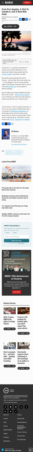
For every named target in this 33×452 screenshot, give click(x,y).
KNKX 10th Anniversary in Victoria (17, 277)
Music (8, 232)
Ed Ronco (15, 131)
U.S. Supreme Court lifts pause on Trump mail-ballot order (15, 207)
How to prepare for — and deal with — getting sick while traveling (9, 356)
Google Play (18, 119)
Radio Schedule (8, 430)
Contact (6, 418)
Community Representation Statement (21, 427)
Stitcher (27, 119)
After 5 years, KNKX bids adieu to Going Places (9, 320)
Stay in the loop (16, 240)
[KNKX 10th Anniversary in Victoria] (16, 261)
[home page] (9, 3)
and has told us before (22, 95)
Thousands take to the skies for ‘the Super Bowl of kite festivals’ (15, 189)
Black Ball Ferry (11, 86)
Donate (27, 2)
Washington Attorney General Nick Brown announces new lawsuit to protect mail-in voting (15, 198)
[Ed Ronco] (6, 134)
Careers (19, 415)
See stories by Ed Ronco (19, 144)
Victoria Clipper (7, 74)
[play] (3, 450)
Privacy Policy (21, 243)
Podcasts (6, 437)
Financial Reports (22, 422)
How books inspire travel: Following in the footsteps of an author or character (23, 357)
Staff (5, 422)
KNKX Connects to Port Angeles (13, 153)
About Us (6, 415)
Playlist (5, 433)
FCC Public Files (21, 439)
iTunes (12, 119)
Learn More (16, 292)
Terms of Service (22, 432)
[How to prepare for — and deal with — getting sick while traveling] (10, 345)
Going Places (9, 151)
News (15, 232)
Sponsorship (20, 418)
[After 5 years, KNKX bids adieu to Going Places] (10, 310)
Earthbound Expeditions (18, 111)
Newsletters (7, 441)
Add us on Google (24, 61)
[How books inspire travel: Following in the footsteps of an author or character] (24, 345)
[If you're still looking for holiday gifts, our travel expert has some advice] (24, 310)
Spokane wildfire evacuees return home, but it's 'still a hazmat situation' (16, 215)
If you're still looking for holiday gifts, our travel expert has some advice (23, 322)
